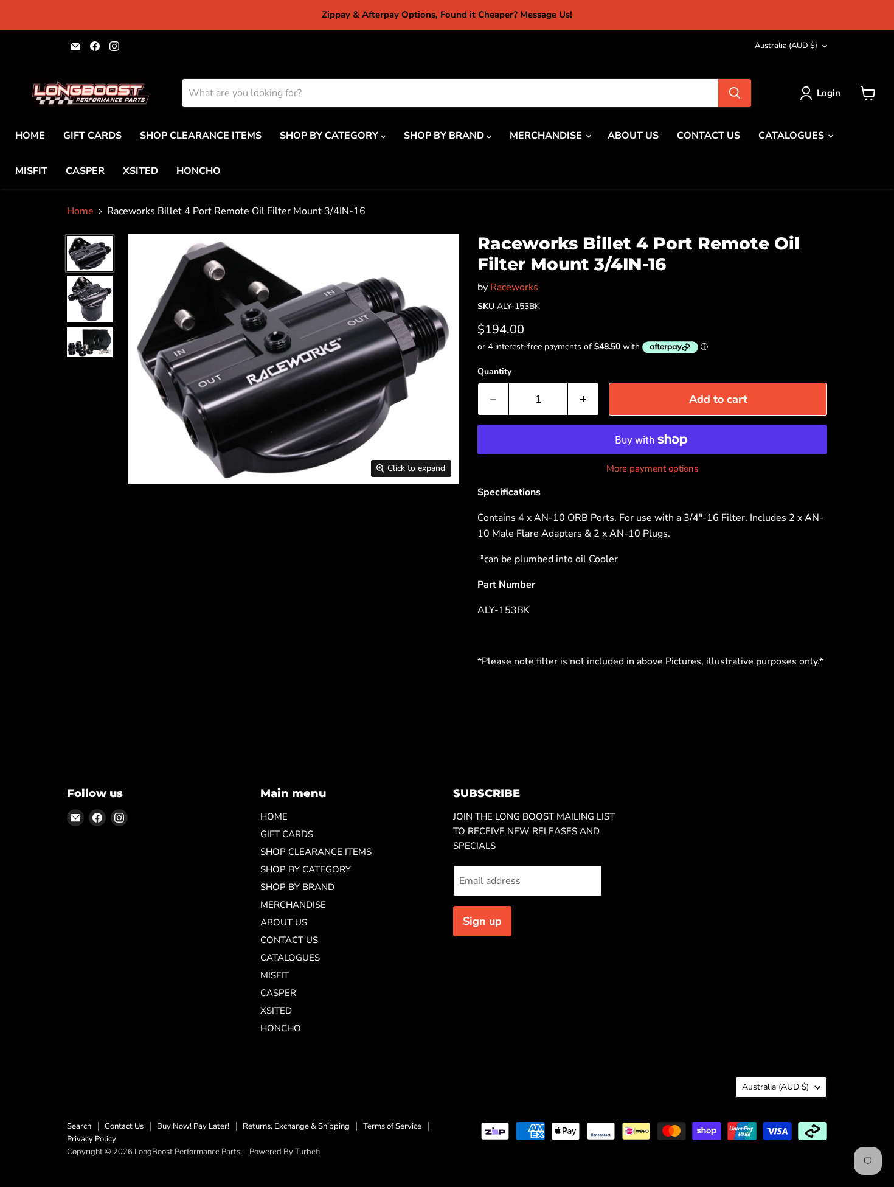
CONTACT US (708, 135)
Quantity (494, 372)
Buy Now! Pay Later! (193, 1126)
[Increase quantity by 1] (583, 399)
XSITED (140, 171)
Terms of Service (392, 1126)
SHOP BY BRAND (445, 135)
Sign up (482, 921)
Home (80, 211)
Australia (786, 45)
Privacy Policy (91, 1138)
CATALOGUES (792, 135)
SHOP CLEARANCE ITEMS (201, 135)
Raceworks (514, 287)
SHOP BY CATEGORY (330, 135)
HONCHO (198, 171)
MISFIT (31, 171)
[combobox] (450, 93)
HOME (30, 135)
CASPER (85, 171)
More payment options (652, 469)
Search (79, 1126)
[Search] (734, 93)
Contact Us (124, 1126)
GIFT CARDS (92, 135)
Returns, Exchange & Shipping (296, 1126)
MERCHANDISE (547, 135)
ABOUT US (633, 135)
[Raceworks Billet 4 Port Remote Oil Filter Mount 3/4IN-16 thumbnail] (90, 253)
